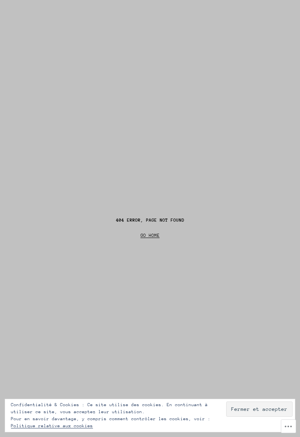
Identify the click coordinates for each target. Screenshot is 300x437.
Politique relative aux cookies (52, 425)
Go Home (150, 235)
